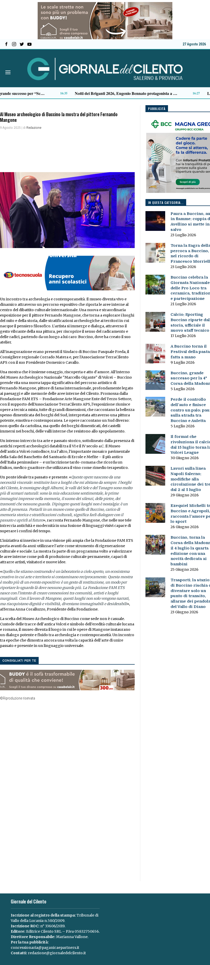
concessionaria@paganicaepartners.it (45, 947)
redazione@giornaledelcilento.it (57, 953)
